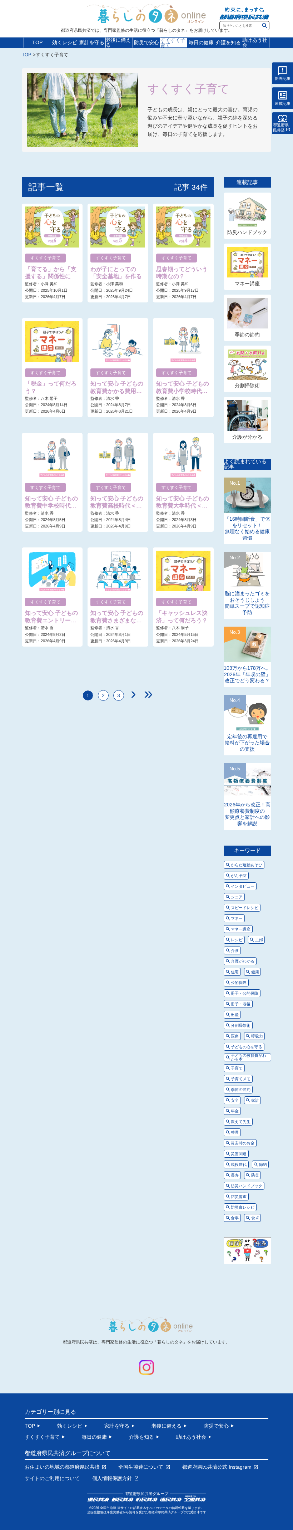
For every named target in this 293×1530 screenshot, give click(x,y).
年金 (235, 1111)
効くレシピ (64, 42)
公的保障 (239, 982)
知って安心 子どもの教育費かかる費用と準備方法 (116, 388)
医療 (235, 1036)
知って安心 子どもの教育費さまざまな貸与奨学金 (116, 617)
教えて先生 (240, 1122)
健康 (255, 972)
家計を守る (91, 42)
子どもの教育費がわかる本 (248, 1057)
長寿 (235, 1175)
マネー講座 (247, 283)
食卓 (255, 1218)
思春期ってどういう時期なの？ (182, 272)
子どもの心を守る (246, 1047)
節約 (263, 1164)
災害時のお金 (242, 1143)
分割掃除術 (247, 385)
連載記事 (282, 103)
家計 (255, 1100)
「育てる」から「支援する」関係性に (50, 272)
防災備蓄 (239, 1196)
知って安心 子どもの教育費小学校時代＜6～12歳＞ (182, 388)
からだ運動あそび (246, 865)
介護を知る (228, 42)
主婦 (259, 940)
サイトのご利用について (52, 1478)
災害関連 (239, 1154)
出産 (235, 1015)
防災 (255, 1175)
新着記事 (282, 78)
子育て (237, 1068)
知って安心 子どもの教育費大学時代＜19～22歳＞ (182, 502)
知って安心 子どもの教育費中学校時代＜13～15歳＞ (51, 502)
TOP (37, 42)
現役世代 (239, 1164)
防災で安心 (146, 42)
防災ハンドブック (247, 232)
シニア (237, 897)
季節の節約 (247, 334)
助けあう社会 (254, 42)
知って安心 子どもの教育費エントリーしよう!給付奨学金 (51, 617)
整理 (235, 1132)
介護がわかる (242, 961)
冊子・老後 (240, 1004)
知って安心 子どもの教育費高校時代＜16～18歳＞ (116, 502)
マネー (237, 918)
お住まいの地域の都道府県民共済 (62, 1466)
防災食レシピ (242, 1207)
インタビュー (242, 886)
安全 (235, 1100)
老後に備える (118, 42)
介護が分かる (247, 437)
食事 (235, 1218)
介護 (235, 950)
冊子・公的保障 (244, 993)
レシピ (237, 940)
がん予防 (239, 875)
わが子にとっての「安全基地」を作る (116, 272)
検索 (264, 25)
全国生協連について (140, 1466)
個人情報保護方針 (112, 1478)
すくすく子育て (172, 42)
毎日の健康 (201, 42)
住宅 (235, 972)
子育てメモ (240, 1079)
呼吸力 (257, 1036)
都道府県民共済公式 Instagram (217, 1466)
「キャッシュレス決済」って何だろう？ (182, 616)
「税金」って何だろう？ (50, 387)
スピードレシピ (244, 908)
